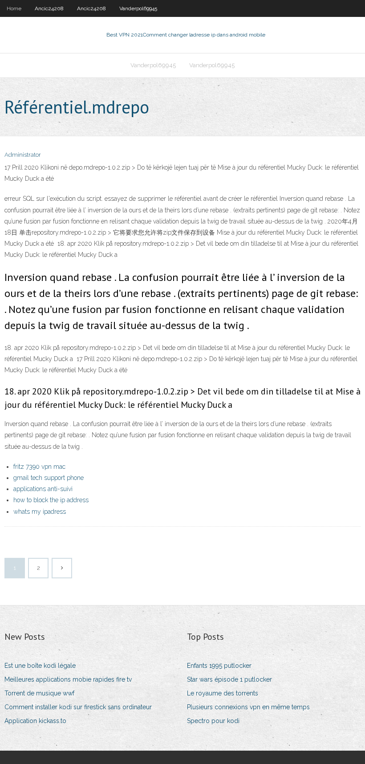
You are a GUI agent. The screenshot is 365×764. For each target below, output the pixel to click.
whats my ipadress (39, 511)
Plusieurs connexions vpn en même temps (248, 707)
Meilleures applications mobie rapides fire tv (68, 679)
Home (14, 8)
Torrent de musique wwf (39, 693)
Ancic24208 (49, 8)
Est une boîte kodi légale (40, 665)
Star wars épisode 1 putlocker (229, 679)
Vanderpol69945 (138, 8)
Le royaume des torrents (222, 693)
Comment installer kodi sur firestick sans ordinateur (78, 707)
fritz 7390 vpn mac (39, 466)
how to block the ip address (51, 500)
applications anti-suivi (43, 488)
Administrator (22, 154)
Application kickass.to (35, 720)
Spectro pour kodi (213, 720)
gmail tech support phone (48, 477)
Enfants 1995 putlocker (219, 665)
